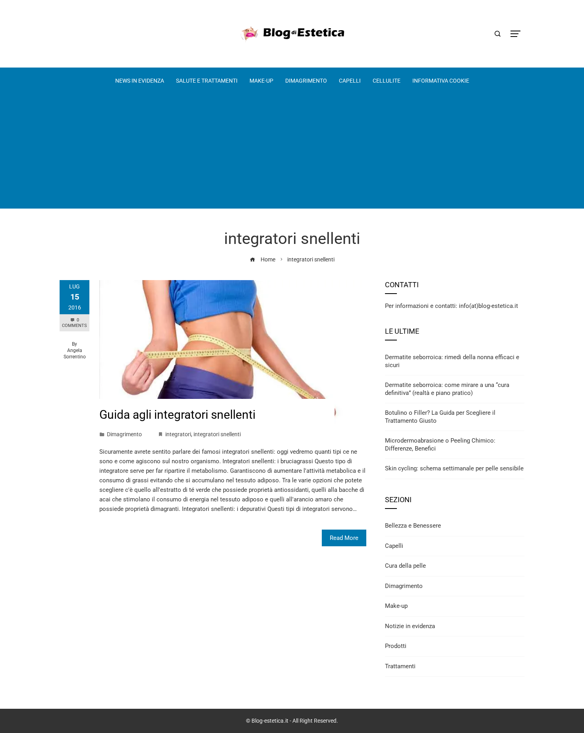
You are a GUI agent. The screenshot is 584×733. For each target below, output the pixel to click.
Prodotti (395, 646)
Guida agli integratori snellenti (177, 415)
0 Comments (74, 322)
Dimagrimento (124, 434)
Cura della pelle (405, 565)
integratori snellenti (217, 434)
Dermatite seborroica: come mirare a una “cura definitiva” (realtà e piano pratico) (447, 388)
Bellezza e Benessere (413, 525)
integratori (178, 434)
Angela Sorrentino (75, 354)
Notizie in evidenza (410, 626)
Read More (344, 538)
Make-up (396, 605)
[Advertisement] (292, 153)
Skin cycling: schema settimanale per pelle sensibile (454, 468)
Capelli (394, 545)
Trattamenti (400, 666)
